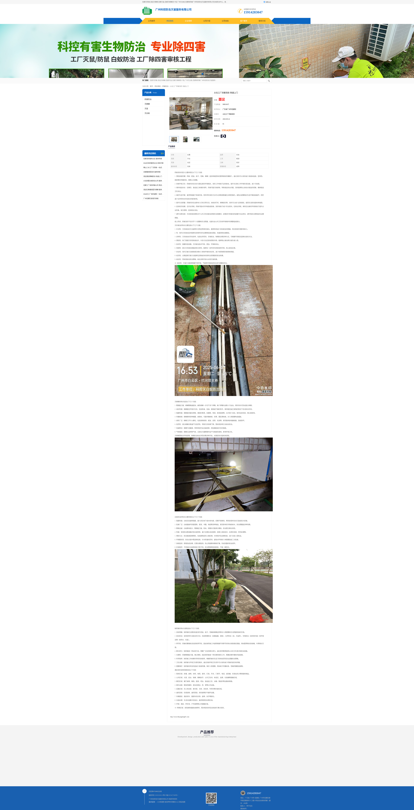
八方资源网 (160, 802)
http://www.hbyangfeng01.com (179, 717)
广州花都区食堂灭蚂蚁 (150, 198)
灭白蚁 (147, 113)
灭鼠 (146, 109)
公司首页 (151, 21)
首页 (151, 86)
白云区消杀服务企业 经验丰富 (153, 163)
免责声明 (168, 802)
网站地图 (182, 802)
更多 (162, 153)
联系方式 (262, 21)
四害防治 (165, 86)
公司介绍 (206, 21)
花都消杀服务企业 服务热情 (152, 158)
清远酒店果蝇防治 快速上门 (152, 176)
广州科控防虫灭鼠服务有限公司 (158, 799)
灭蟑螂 (147, 104)
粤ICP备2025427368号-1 (170, 795)
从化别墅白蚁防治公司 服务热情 (153, 181)
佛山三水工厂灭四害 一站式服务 (153, 167)
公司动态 (225, 21)
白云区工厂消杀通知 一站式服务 (153, 194)
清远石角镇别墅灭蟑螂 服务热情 (153, 189)
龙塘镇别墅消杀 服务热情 (151, 172)
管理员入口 (175, 802)
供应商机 (169, 21)
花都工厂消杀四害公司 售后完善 (153, 185)
